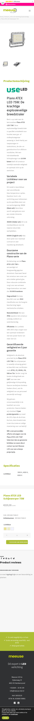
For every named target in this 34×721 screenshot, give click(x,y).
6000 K (19, 475)
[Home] (17, 656)
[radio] (5, 528)
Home (1, 17)
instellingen (14, 714)
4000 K (25, 472)
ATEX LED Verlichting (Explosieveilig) (19, 17)
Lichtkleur (7, 524)
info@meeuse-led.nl (17, 691)
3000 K (19, 472)
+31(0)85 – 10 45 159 (17, 688)
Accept (5, 718)
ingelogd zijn (11, 574)
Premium (6, 17)
